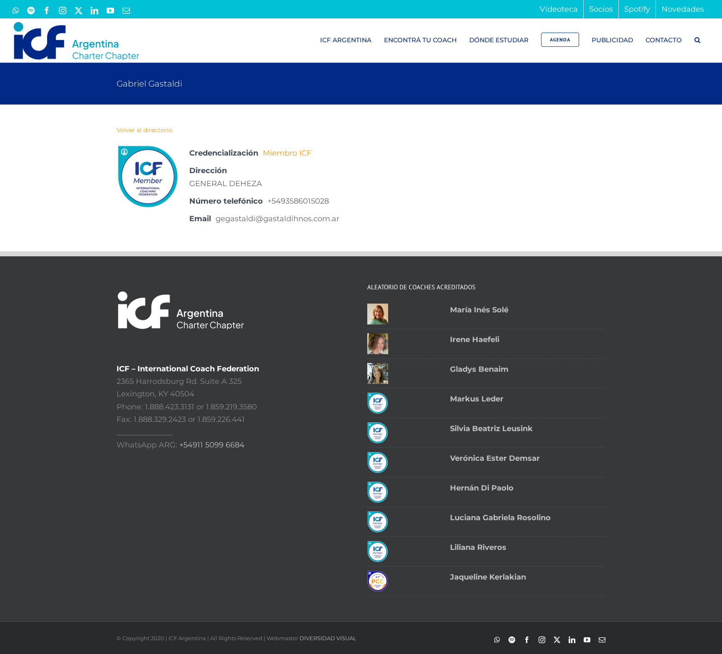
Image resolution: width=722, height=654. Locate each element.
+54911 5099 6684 (211, 445)
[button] (697, 40)
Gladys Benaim (479, 369)
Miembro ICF (287, 153)
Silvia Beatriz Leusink (491, 428)
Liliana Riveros (478, 547)
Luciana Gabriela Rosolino (500, 517)
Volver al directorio (144, 130)
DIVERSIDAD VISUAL (328, 638)
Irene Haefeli (474, 339)
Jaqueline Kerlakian (488, 577)
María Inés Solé (479, 309)
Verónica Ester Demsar (495, 458)
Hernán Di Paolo (482, 488)
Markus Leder (476, 399)
